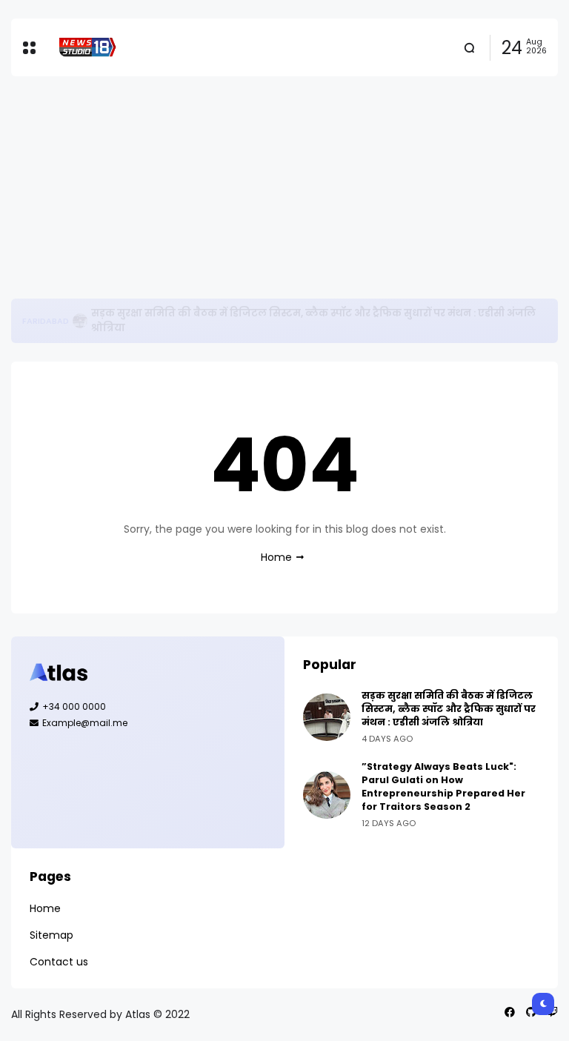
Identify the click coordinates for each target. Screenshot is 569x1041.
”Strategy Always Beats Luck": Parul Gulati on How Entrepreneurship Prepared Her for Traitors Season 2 (321, 320)
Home (276, 557)
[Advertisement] (284, 187)
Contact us (59, 961)
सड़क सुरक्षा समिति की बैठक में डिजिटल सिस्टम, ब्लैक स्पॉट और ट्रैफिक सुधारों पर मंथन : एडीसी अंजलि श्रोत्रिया (449, 708)
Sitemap (51, 935)
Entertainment (56, 321)
